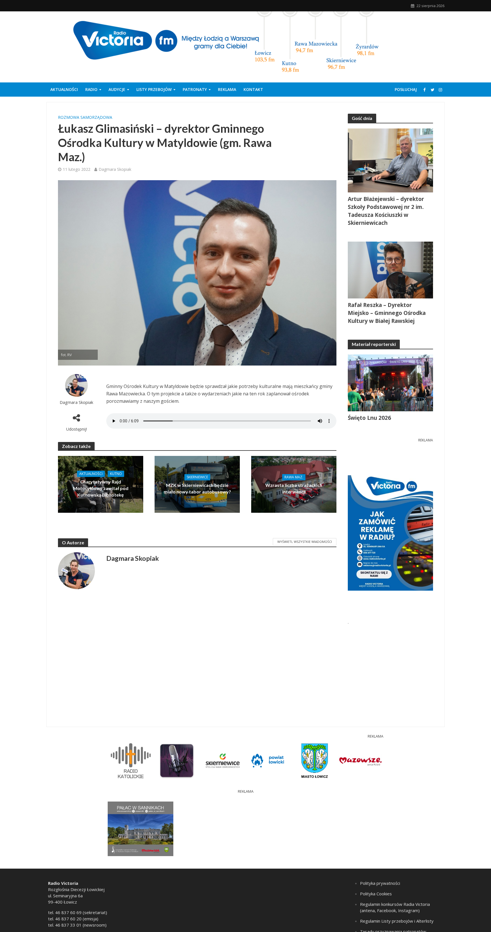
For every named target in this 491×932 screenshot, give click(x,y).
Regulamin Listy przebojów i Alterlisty (397, 921)
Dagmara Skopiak (115, 169)
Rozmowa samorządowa (85, 117)
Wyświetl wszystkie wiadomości (304, 541)
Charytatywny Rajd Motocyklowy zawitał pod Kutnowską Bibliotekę (100, 488)
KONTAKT (253, 89)
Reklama (227, 89)
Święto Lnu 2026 (369, 418)
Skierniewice (197, 477)
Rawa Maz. (293, 477)
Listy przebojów (154, 89)
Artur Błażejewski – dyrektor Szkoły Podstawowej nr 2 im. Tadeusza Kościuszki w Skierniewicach (386, 211)
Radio (91, 89)
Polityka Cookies (376, 893)
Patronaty (195, 89)
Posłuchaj (406, 89)
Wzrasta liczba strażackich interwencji (293, 488)
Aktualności (64, 89)
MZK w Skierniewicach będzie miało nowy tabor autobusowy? (197, 488)
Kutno (116, 473)
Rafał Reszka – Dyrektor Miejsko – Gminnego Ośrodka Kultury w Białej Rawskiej (387, 313)
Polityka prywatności (380, 883)
